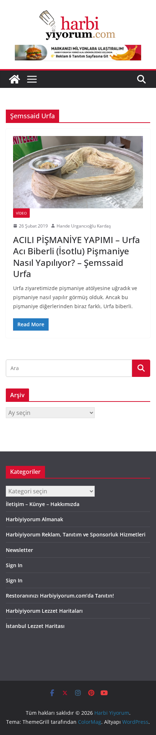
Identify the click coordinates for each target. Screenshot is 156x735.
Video (21, 213)
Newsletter (19, 550)
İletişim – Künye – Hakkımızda (42, 504)
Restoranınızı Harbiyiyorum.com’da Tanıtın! (60, 595)
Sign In (14, 565)
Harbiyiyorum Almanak (34, 519)
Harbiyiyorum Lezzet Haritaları (44, 610)
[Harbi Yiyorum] (14, 79)
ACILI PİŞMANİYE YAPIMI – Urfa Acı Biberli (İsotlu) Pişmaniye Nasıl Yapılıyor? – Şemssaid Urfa (76, 257)
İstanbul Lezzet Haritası (35, 626)
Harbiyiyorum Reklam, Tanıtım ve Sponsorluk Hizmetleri (75, 534)
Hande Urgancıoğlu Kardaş (84, 226)
